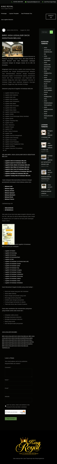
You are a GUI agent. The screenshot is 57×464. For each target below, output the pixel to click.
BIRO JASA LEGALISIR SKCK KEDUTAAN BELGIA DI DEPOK (18, 342)
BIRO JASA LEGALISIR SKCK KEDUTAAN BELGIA (15, 336)
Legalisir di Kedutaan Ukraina (13, 272)
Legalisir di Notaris (10, 251)
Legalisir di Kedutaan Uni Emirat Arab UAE (17, 261)
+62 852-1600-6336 (18, 1)
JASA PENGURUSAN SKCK (48, 109)
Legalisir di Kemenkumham (12, 257)
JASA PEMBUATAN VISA (48, 96)
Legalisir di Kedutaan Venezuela (14, 276)
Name (7, 380)
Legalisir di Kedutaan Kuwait (13, 263)
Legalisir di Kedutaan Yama (12, 280)
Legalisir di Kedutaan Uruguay (13, 270)
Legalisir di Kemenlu (10, 255)
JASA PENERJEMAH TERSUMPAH (48, 103)
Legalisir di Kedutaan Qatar (12, 265)
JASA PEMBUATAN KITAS (48, 73)
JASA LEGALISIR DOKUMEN (9, 332)
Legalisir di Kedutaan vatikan (13, 278)
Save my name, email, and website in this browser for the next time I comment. (18, 406)
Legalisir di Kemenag (11, 253)
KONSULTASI (51, 16)
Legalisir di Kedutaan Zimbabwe (14, 282)
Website (7, 396)
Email (7, 388)
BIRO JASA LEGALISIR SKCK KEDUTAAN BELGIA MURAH (17, 344)
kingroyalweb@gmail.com (33, 1)
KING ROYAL (7, 6)
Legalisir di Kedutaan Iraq (12, 268)
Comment (8, 367)
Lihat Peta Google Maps (50, 1)
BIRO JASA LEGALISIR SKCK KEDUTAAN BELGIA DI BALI (17, 340)
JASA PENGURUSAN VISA (48, 116)
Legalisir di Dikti (9, 259)
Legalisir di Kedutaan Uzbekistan (14, 274)
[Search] (51, 32)
